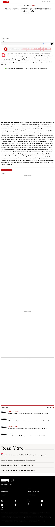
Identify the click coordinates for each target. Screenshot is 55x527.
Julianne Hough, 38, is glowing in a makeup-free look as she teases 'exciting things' (28, 413)
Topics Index (31, 494)
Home (20, 5)
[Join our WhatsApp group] (7, 508)
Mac (3, 173)
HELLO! (7, 38)
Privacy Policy (5, 517)
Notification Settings (17, 517)
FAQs (29, 487)
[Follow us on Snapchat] (21, 504)
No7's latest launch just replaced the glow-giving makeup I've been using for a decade (28, 420)
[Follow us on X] (34, 501)
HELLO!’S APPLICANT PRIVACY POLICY (11, 521)
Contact (3, 494)
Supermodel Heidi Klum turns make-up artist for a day (17, 465)
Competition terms (30, 517)
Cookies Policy (14, 513)
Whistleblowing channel (41, 513)
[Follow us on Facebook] (21, 501)
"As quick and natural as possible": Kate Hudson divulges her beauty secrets (23, 455)
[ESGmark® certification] (11, 480)
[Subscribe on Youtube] (7, 504)
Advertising (4, 491)
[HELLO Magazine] (6, 2)
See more (50, 407)
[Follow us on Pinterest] (34, 504)
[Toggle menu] (2, 1)
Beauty (26, 5)
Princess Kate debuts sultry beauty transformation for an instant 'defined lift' (26, 435)
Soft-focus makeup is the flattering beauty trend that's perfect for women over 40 (27, 428)
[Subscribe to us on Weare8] (47, 504)
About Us (3, 487)
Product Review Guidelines (36, 521)
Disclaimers (4, 513)
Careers (24, 521)
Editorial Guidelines (44, 517)
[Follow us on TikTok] (47, 501)
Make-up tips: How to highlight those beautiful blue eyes (18, 470)
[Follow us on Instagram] (7, 501)
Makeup (33, 5)
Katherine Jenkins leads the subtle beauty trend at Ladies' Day (19, 460)
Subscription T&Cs (33, 491)
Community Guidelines (26, 513)
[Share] (52, 44)
